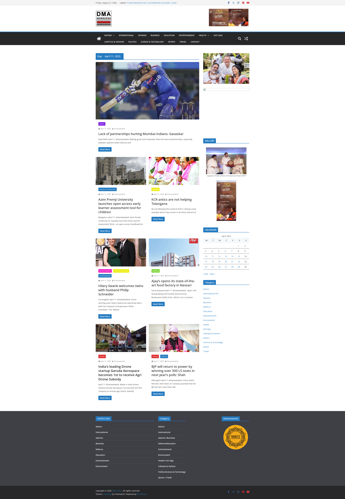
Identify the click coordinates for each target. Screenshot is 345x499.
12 (219, 256)
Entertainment (187, 35)
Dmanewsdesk (119, 129)
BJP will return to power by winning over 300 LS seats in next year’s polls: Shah (173, 370)
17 (206, 261)
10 (206, 256)
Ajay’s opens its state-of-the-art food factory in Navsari (173, 283)
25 (213, 267)
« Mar (205, 274)
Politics (132, 41)
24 (206, 267)
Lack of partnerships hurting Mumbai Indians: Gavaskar (141, 134)
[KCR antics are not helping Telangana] (174, 171)
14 (232, 256)
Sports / (161, 477)
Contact (195, 41)
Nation (108, 35)
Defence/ (162, 443)
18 (213, 261)
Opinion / (162, 438)
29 (239, 267)
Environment (209, 320)
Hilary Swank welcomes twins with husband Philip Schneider (120, 290)
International (126, 35)
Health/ (162, 460)
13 (226, 256)
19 (219, 261)
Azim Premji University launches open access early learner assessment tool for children (119, 205)
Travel (183, 41)
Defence (207, 307)
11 (213, 256)
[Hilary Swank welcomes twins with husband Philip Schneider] (121, 252)
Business (155, 35)
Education (169, 35)
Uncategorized (105, 276)
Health (202, 35)
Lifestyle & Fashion (114, 41)
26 (219, 267)
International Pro (210, 293)
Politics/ (162, 472)
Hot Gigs (218, 35)
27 (226, 267)
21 (232, 261)
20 (226, 261)
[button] (113, 35)
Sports (171, 41)
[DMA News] (99, 38)
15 (239, 256)
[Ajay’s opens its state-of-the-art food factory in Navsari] (174, 252)
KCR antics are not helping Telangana (171, 201)
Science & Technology (152, 41)
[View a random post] (246, 38)
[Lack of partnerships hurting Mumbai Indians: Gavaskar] (147, 90)
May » (212, 274)
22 (239, 261)
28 (232, 267)
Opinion (142, 35)
